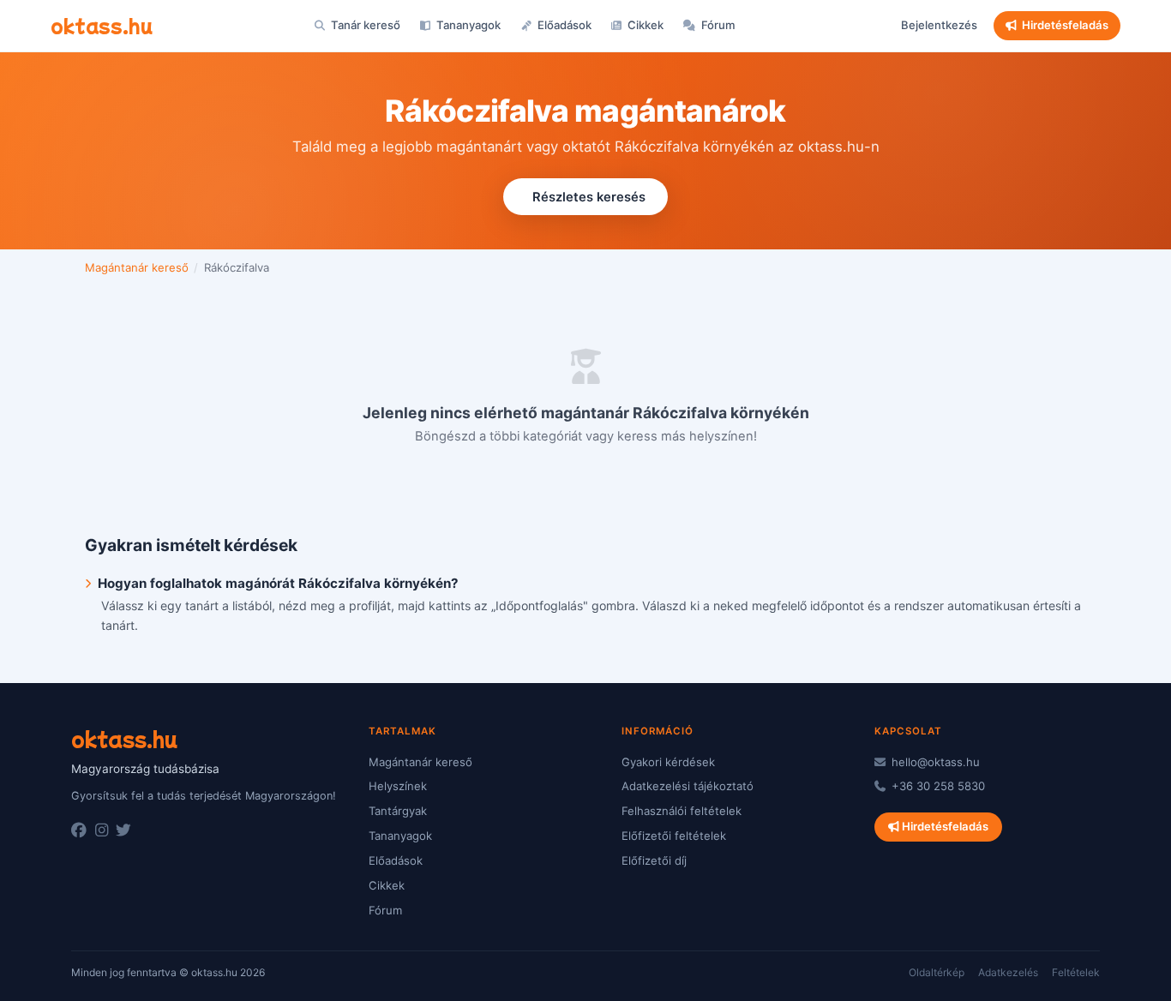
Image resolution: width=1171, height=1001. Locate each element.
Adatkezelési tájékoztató (688, 786)
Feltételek (1076, 972)
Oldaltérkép (936, 972)
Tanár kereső (364, 25)
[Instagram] (101, 830)
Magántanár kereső (137, 267)
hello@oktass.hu (934, 762)
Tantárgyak (398, 811)
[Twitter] (123, 830)
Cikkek (644, 25)
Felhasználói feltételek (682, 811)
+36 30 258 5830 (936, 786)
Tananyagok (467, 25)
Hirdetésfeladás (1065, 25)
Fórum (717, 25)
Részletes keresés (589, 197)
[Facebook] (79, 830)
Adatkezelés (1008, 972)
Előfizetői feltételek (674, 835)
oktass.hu (102, 25)
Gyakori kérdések (668, 762)
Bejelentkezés (939, 25)
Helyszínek (398, 786)
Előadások (563, 25)
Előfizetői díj (654, 860)
